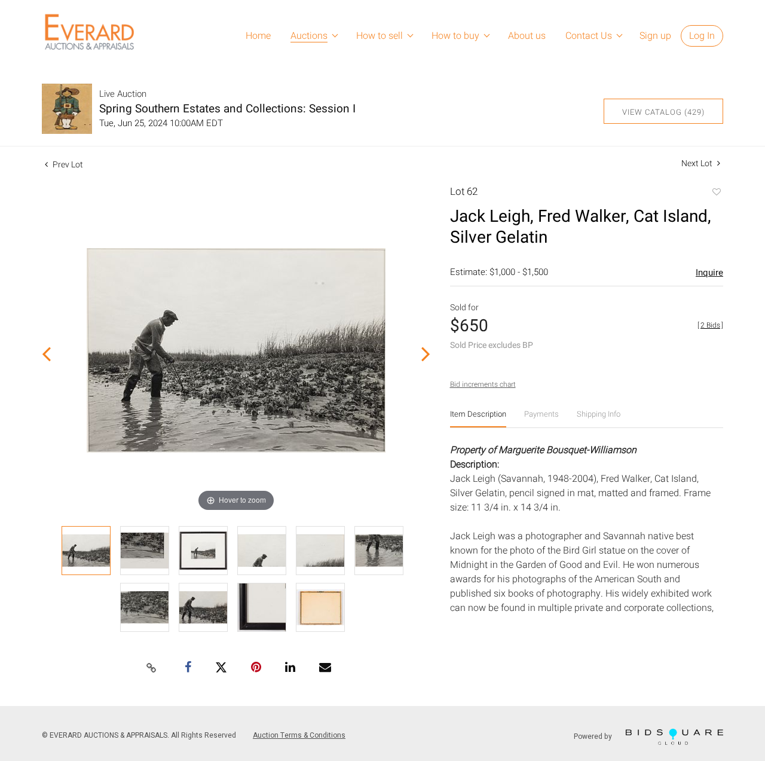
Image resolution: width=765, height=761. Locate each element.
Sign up (655, 36)
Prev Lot (67, 164)
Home (258, 36)
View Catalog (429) (663, 112)
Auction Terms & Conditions (299, 735)
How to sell (379, 36)
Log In (702, 36)
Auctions (309, 36)
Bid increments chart (483, 384)
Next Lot (697, 163)
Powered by (594, 736)
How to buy (455, 36)
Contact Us (588, 36)
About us (527, 36)
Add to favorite (716, 193)
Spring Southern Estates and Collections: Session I (227, 108)
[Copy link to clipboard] (152, 668)
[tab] (478, 418)
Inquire (709, 272)
